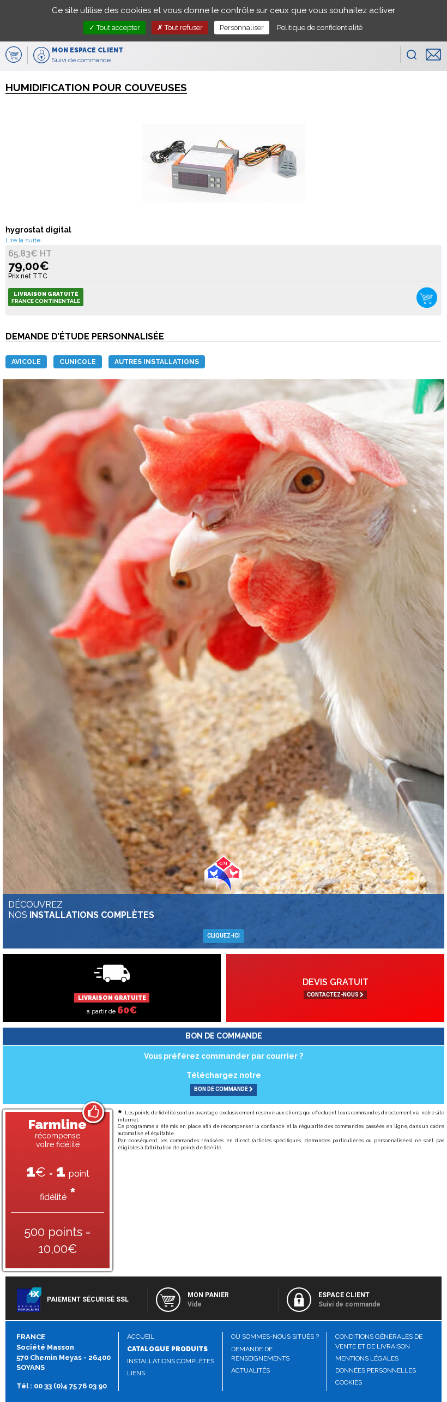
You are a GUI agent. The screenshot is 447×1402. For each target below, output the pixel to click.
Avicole (26, 362)
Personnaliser (242, 27)
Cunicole (77, 362)
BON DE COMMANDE (221, 1089)
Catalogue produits (167, 1349)
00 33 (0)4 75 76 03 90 (70, 1386)
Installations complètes (170, 1361)
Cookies (348, 1382)
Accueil (140, 1336)
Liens (136, 1373)
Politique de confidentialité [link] (320, 27)
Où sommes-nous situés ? (275, 1336)
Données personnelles (375, 1370)
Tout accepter (117, 27)
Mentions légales (366, 1358)
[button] (411, 54)
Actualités (250, 1370)
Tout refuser (183, 27)
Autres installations (156, 362)
